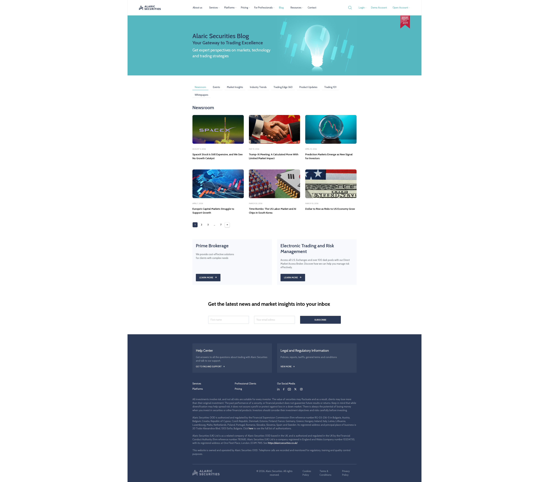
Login (362, 7)
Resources (296, 7)
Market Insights (235, 87)
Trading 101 (330, 87)
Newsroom (200, 87)
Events (216, 87)
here (251, 428)
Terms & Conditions (325, 473)
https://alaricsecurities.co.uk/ (282, 443)
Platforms (229, 7)
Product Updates (308, 87)
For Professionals (263, 7)
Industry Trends (258, 87)
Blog (281, 7)
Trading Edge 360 (283, 87)
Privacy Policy (346, 473)
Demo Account (379, 7)
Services (213, 7)
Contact (312, 7)
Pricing (244, 7)
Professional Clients (245, 383)
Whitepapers (201, 94)
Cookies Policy (307, 473)
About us (197, 7)
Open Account (400, 7)
